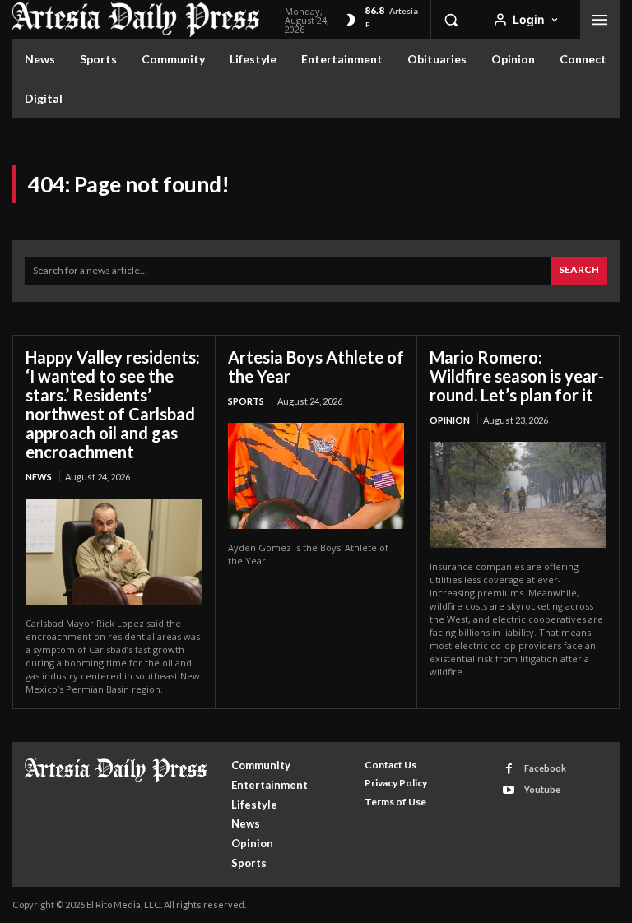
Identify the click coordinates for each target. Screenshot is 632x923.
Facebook (545, 768)
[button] (451, 19)
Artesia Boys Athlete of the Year (316, 366)
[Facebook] (509, 768)
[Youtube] (509, 790)
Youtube (542, 789)
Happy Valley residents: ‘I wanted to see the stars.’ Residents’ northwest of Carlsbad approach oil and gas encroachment (113, 404)
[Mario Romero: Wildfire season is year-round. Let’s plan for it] (518, 495)
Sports (246, 401)
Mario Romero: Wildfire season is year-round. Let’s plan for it (517, 376)
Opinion (450, 420)
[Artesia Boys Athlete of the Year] (316, 476)
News (39, 476)
